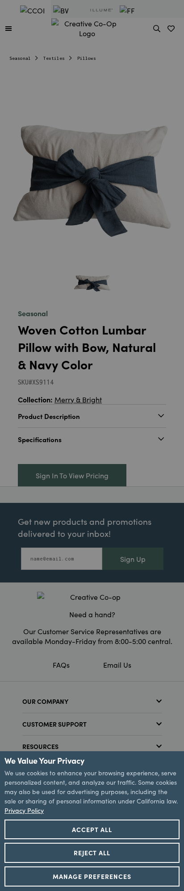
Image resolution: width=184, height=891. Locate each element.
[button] (8, 28)
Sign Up (133, 559)
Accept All (92, 829)
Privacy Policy (24, 810)
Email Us (117, 664)
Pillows (86, 58)
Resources (40, 746)
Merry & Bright (78, 399)
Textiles (54, 58)
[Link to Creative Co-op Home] (92, 597)
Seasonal (20, 58)
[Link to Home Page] (87, 27)
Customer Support (54, 723)
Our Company (45, 701)
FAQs (61, 664)
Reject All (92, 852)
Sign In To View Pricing (72, 475)
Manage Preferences (92, 876)
